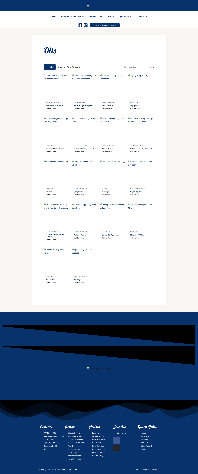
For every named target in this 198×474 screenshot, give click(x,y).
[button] (105, 25)
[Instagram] (86, 25)
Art (101, 16)
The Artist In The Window (72, 16)
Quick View (56, 98)
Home (53, 16)
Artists (111, 17)
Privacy (146, 469)
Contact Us (142, 16)
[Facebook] (80, 25)
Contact (136, 469)
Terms (154, 469)
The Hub (92, 16)
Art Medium (125, 17)
